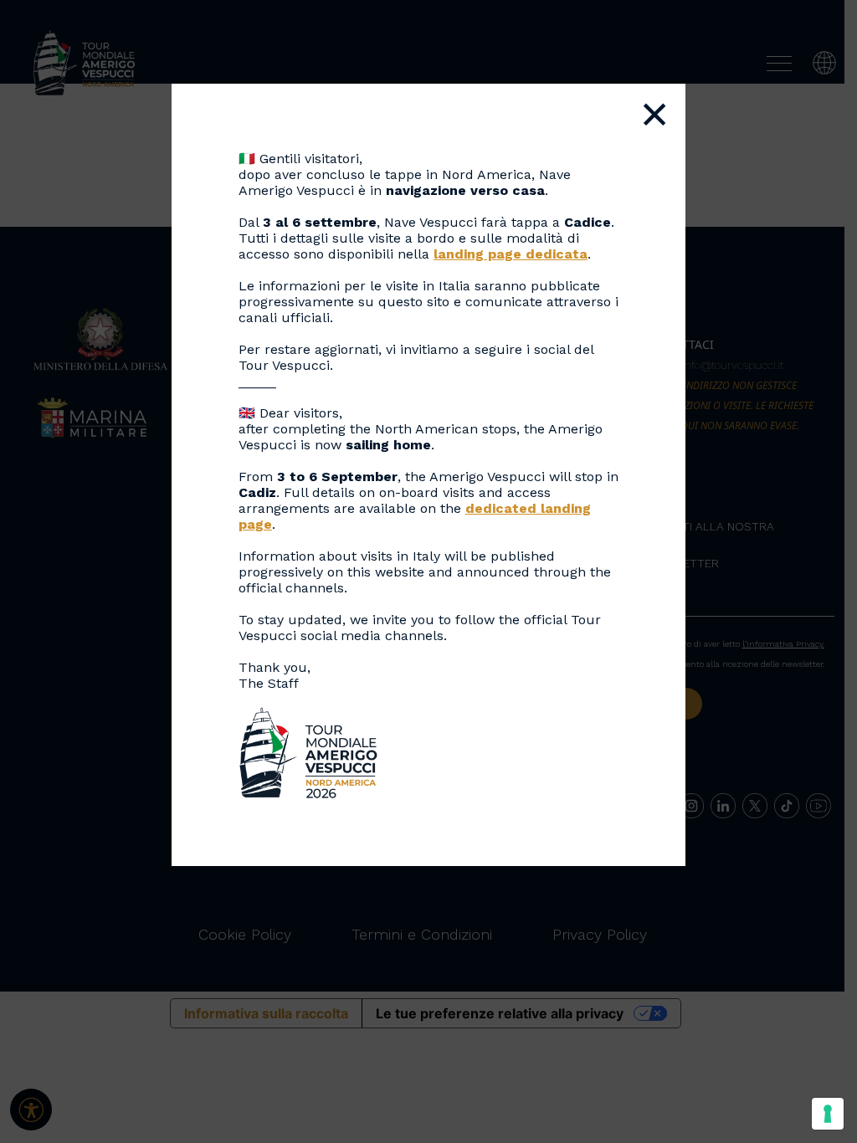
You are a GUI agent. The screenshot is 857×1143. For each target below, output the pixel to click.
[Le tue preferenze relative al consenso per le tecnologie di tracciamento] (828, 1114)
